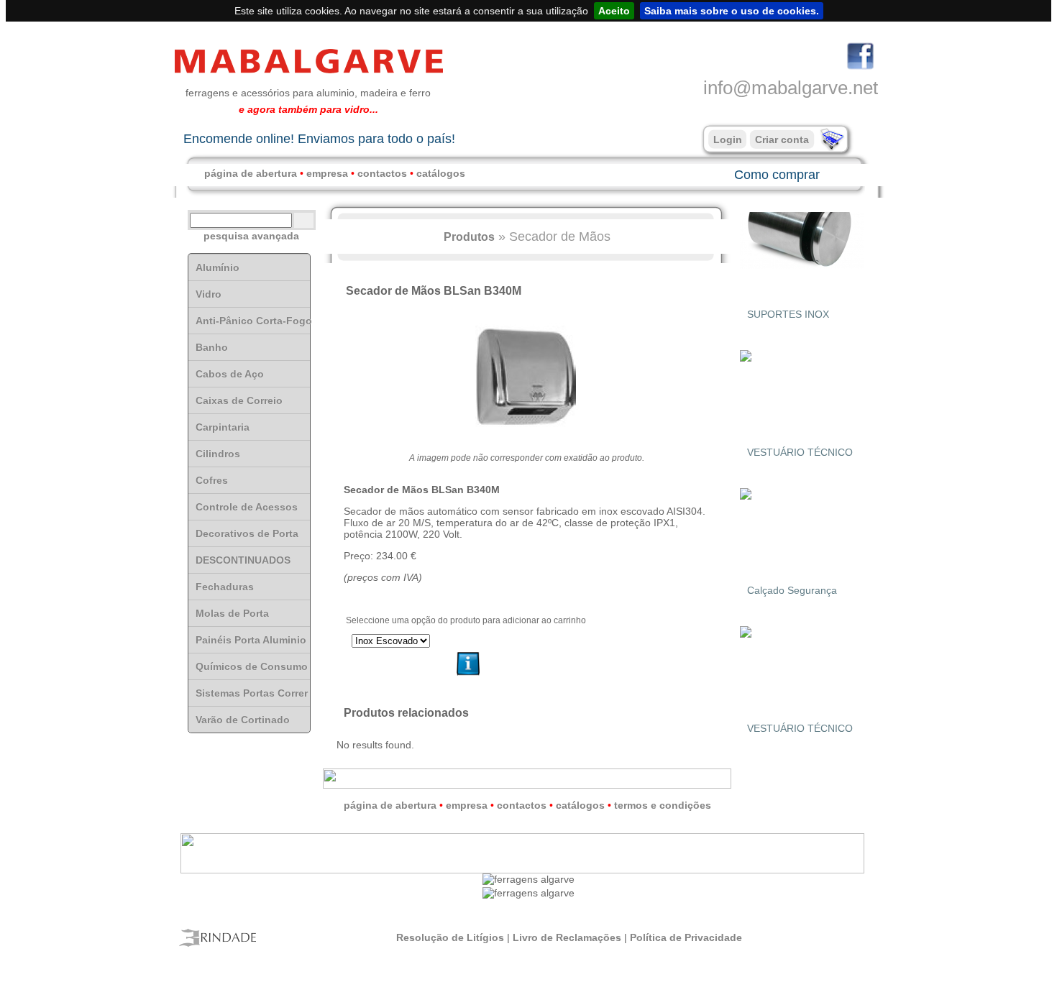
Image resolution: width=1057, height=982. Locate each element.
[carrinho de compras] (830, 147)
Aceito (614, 11)
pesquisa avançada (251, 236)
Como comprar (777, 175)
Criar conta (782, 139)
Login (727, 139)
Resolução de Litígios (450, 937)
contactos (382, 173)
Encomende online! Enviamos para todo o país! (319, 139)
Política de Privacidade (686, 937)
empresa (327, 173)
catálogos (440, 173)
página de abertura (250, 173)
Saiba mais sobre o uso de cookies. (731, 11)
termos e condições (662, 805)
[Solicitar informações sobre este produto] (468, 676)
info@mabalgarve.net (790, 87)
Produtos (469, 236)
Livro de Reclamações (567, 937)
